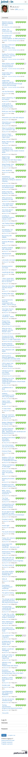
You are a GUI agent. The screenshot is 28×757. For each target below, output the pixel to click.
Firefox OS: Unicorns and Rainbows (8, 539)
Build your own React (8, 111)
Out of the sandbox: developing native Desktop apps (8, 572)
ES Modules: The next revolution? (7, 230)
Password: (4, 729)
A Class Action (6, 408)
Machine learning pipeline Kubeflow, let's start (7, 23)
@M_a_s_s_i (19, 9)
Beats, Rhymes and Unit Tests (8, 142)
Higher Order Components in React (6, 402)
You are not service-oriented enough (8, 699)
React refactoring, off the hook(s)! (8, 98)
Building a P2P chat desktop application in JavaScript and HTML (9, 458)
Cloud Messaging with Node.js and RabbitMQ (7, 692)
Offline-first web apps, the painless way (7, 472)
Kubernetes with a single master (7, 73)
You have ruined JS (8, 565)
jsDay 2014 (6, 521)
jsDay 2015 (6, 453)
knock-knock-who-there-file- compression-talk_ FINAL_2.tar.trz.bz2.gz (9, 302)
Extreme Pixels (6, 451)
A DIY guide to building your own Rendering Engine (7, 105)
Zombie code (6, 685)
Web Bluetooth (6, 254)
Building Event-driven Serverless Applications (8, 439)
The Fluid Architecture (5, 499)
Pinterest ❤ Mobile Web (8, 242)
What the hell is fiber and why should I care (8, 287)
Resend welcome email (7, 740)
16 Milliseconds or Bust (7, 388)
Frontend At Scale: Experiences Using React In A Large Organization (11, 337)
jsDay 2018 (6, 183)
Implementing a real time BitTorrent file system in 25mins (8, 505)
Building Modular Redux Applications (8, 344)
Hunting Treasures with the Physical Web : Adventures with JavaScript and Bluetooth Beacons (14, 430)
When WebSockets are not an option (8, 622)
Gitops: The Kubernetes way (7, 30)
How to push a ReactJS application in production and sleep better (11, 357)
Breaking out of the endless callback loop (8, 485)
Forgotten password (6, 742)
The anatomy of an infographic (8, 636)
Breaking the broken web (8, 479)
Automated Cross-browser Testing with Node (8, 629)
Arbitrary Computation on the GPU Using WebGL (8, 395)
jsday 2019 (6, 93)
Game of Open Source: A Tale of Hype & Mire (7, 135)
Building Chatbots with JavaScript (7, 248)
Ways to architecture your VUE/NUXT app (8, 129)
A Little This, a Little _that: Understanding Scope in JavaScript (8, 615)
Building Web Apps (8, 294)
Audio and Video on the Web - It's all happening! (8, 656)
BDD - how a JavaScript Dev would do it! (6, 492)
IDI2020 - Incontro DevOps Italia (11, 40)
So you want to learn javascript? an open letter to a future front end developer (13, 513)
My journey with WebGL (7, 236)
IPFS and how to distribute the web (7, 198)
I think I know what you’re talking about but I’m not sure (8, 279)
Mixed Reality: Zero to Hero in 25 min (8, 165)
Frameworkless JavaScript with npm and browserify (8, 608)
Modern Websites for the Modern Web (8, 423)
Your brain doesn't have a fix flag (7, 210)
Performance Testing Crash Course (8, 552)
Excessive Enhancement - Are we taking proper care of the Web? (12, 671)
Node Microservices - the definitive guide (8, 186)
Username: (4, 723)
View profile (5, 713)
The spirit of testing (8, 593)
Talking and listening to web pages (8, 465)
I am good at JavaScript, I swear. (8, 315)
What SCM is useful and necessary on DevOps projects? (8, 65)
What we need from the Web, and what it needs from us (8, 416)
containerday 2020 (7, 27)
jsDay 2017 (6, 251)
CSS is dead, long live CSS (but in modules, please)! (7, 364)
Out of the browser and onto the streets (8, 446)
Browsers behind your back (7, 267)
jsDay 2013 (6, 625)
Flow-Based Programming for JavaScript (7, 586)
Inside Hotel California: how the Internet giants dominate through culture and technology (12, 83)
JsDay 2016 (6, 385)
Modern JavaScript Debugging (8, 649)
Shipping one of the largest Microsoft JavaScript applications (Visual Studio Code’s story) (13, 380)
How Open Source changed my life (7, 309)
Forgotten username (7, 744)
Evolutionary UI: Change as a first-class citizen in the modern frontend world (13, 150)
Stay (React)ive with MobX (8, 350)
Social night (5, 525)
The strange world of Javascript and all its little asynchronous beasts (10, 600)
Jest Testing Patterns (8, 223)
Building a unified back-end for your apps (7, 679)
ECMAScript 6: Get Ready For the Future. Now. (8, 642)
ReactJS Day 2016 (7, 326)
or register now (11, 735)
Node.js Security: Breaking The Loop (8, 192)
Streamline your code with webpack (13, 117)
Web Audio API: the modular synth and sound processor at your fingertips (12, 559)
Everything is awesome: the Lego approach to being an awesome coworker (12, 179)
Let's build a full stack (8, 260)
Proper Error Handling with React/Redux (6, 322)
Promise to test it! (7, 519)
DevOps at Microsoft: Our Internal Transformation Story (8, 46)
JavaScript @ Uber (8, 272)
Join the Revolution (8, 91)
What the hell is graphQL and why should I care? (7, 330)
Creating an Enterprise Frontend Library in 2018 (8, 217)
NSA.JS (4, 579)
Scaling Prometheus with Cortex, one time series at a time (8, 55)
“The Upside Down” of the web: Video (8, 204)
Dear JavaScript (7, 170)
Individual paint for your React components (7, 372)
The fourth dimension (8, 532)
